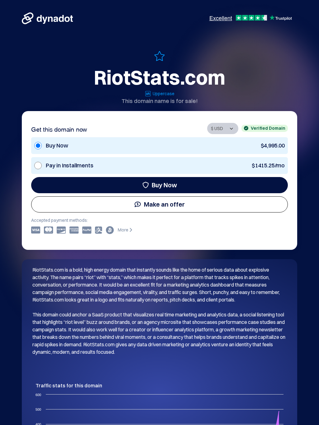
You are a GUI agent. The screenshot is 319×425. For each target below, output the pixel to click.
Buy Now (164, 185)
